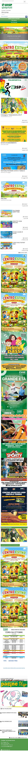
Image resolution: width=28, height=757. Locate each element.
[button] (2, 33)
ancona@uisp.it (8, 746)
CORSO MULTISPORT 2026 (19, 243)
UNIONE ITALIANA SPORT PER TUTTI (8, 0)
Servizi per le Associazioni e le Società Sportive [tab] (10, 545)
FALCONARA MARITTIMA (16, 211)
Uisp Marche (14, 20)
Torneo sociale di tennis (18, 232)
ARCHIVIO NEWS (23, 252)
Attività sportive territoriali (13, 18)
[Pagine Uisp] (14, 683)
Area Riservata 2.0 (6, 749)
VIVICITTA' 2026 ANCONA (17, 221)
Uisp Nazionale (14, 22)
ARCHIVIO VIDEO (14, 737)
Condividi (25, 120)
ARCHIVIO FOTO (23, 737)
